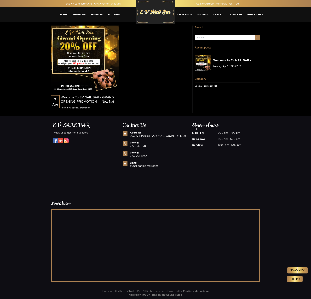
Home (64, 14)
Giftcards (184, 14)
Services (97, 14)
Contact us (234, 14)
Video (217, 14)
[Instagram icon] (66, 140)
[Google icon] (60, 140)
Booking (114, 14)
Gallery (202, 14)
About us (79, 14)
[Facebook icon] (55, 140)
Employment (256, 14)
